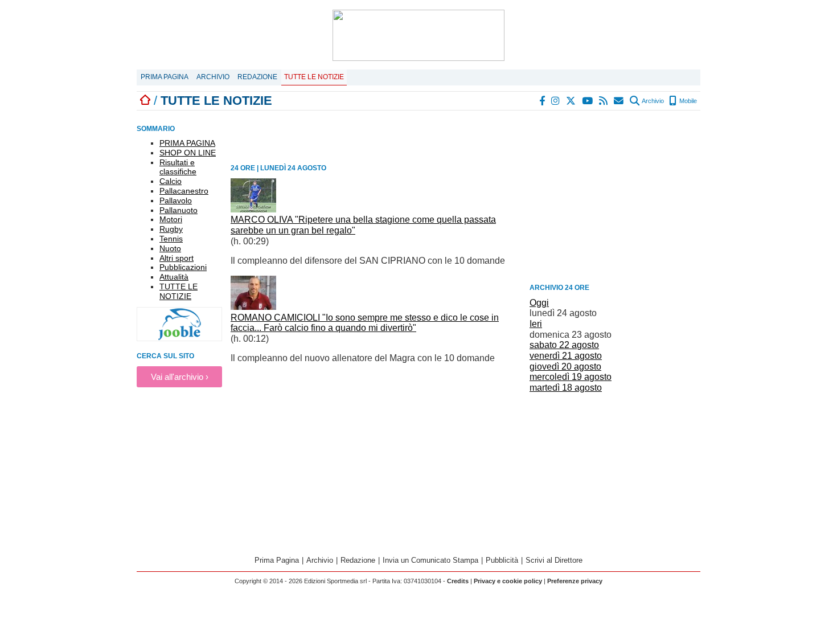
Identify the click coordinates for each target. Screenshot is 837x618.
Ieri (536, 324)
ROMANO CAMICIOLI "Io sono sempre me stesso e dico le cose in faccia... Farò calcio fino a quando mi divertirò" (365, 323)
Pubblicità (502, 560)
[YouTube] (588, 100)
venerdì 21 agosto (566, 356)
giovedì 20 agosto (565, 366)
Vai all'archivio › (179, 377)
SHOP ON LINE (187, 152)
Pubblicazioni (183, 267)
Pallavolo (175, 200)
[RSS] (604, 100)
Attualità (173, 276)
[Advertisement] (615, 199)
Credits (458, 581)
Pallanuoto (178, 210)
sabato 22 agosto (564, 345)
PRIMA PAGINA (187, 143)
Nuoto (170, 248)
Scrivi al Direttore (554, 560)
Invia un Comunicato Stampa (430, 560)
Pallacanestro (183, 190)
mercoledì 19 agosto (571, 377)
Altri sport (176, 258)
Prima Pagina (164, 77)
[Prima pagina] (145, 100)
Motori (170, 219)
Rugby (171, 229)
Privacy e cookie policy (508, 581)
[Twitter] (571, 100)
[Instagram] (556, 100)
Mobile (687, 100)
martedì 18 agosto (566, 387)
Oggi (539, 303)
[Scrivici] (619, 100)
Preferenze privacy (574, 581)
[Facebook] (542, 100)
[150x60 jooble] (179, 338)
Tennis (171, 238)
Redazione (257, 77)
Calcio (170, 181)
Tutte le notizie (314, 77)
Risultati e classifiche (177, 167)
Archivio (212, 77)
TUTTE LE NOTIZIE (178, 291)
